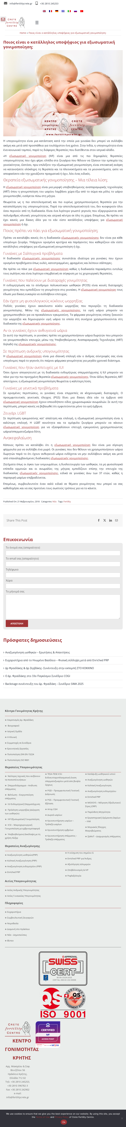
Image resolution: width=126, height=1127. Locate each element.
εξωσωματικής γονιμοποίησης (80, 238)
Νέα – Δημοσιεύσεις (17, 934)
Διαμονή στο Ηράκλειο (18, 929)
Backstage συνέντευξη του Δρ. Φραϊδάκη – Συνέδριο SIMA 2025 (44, 684)
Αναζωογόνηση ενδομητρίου (101, 791)
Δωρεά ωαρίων (54, 814)
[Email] (116, 520)
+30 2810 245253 (49, 3)
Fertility (67, 501)
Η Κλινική (12, 737)
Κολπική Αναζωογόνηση (99, 785)
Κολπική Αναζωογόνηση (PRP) (22, 860)
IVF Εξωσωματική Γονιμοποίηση (23, 819)
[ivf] (48, 1022)
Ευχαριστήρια (14, 911)
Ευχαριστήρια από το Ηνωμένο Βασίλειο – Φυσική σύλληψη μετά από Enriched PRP (57, 660)
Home (23, 32)
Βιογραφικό (13, 725)
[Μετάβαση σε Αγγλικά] (44, 11)
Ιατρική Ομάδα (14, 731)
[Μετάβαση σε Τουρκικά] (82, 11)
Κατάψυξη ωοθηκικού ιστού (101, 773)
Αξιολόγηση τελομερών (79, 864)
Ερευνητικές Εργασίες (18, 748)
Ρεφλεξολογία (74, 875)
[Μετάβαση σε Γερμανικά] (57, 11)
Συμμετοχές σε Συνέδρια (19, 742)
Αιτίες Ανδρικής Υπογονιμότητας (23, 890)
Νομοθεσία (12, 923)
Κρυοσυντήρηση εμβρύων (60, 829)
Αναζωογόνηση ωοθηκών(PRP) (22, 854)
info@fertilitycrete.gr (21, 3)
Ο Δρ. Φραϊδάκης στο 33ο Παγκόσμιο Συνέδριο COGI (37, 676)
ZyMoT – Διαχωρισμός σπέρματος (104, 836)
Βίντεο (10, 940)
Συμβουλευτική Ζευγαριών (20, 917)
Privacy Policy (62, 1117)
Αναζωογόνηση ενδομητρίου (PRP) (24, 866)
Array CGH (52, 809)
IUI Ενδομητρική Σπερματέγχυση (23, 804)
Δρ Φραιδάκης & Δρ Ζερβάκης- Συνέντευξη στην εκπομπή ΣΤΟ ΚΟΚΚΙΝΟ (49, 668)
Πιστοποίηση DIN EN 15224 (20, 754)
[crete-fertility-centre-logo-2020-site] (15, 18)
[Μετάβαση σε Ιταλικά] (69, 11)
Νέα (54, 501)
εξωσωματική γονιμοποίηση (27, 156)
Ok (63, 1122)
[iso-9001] (63, 988)
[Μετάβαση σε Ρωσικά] (75, 11)
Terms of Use (43, 1117)
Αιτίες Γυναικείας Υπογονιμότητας (24, 895)
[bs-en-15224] (63, 952)
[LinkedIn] (111, 520)
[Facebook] (99, 520)
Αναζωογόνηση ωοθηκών (100, 779)
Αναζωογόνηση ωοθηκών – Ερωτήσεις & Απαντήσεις (37, 652)
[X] (105, 520)
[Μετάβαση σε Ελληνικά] (63, 11)
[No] (122, 1118)
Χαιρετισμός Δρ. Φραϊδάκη (20, 719)
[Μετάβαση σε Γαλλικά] (50, 11)
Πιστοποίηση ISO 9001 (18, 760)
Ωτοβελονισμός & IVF (77, 869)
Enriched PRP (93, 796)
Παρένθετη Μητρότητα (98, 811)
